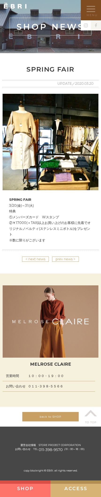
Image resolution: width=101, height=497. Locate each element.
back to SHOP (51, 416)
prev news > (65, 259)
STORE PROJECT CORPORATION (60, 445)
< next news (35, 259)
